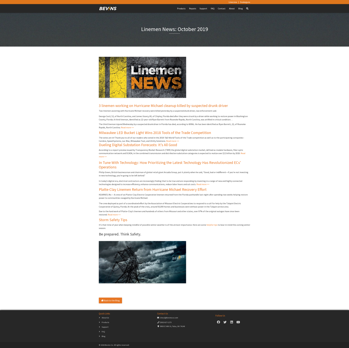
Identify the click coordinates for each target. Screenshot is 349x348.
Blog (240, 8)
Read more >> (127, 127)
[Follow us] (218, 322)
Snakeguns (245, 2)
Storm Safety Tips (113, 219)
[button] (247, 8)
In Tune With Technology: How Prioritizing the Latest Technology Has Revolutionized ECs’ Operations (170, 165)
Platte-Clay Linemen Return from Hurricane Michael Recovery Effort (153, 189)
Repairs (192, 8)
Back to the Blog (112, 300)
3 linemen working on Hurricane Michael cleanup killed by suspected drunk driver (163, 105)
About (232, 8)
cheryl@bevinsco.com (169, 317)
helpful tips (212, 224)
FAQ (212, 8)
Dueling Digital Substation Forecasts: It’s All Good (138, 144)
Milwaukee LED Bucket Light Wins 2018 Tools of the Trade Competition (155, 132)
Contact (221, 8)
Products (181, 8)
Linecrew (233, 2)
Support (203, 8)
